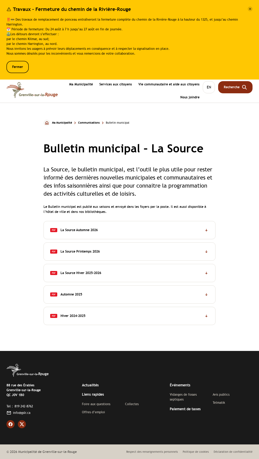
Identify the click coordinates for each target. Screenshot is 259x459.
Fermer (17, 67)
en (209, 87)
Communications (89, 122)
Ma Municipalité (81, 85)
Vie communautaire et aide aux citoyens (169, 85)
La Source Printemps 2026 (80, 251)
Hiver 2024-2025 (67, 319)
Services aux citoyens (115, 85)
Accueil (47, 122)
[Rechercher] (235, 87)
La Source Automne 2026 (79, 230)
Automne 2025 (71, 294)
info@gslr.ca (21, 413)
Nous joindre (190, 97)
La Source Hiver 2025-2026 (81, 273)
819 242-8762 (24, 406)
